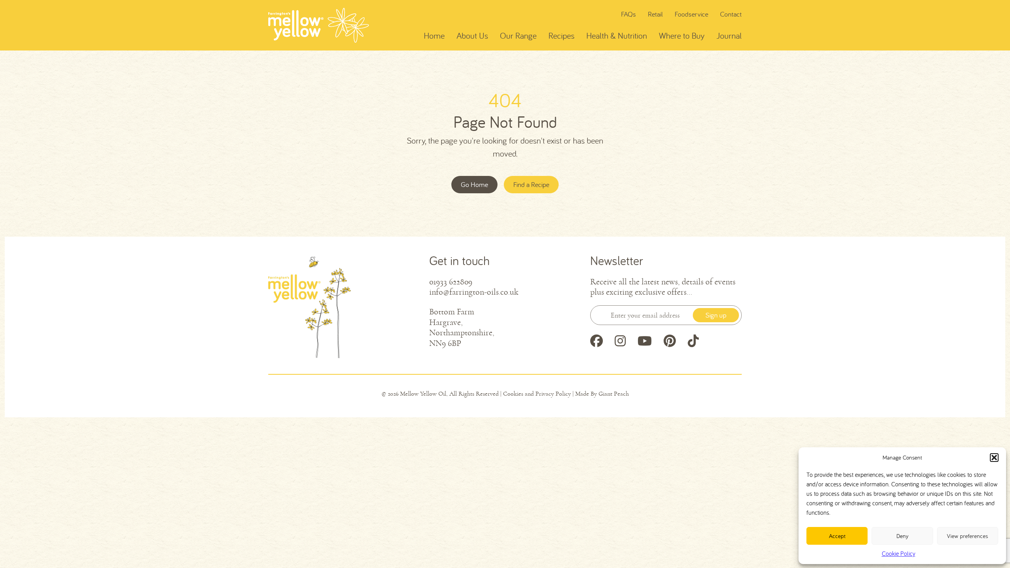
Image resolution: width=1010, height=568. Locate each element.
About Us (472, 35)
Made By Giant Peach (602, 394)
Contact (731, 14)
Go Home (474, 184)
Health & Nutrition (616, 35)
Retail (655, 14)
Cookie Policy (898, 553)
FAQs (628, 14)
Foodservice (691, 14)
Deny (902, 536)
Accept (837, 536)
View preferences (967, 536)
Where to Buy (682, 35)
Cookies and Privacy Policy (537, 394)
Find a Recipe (531, 184)
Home (434, 35)
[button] (994, 458)
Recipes (561, 35)
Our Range (518, 35)
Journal (729, 35)
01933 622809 (450, 282)
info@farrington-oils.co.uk (473, 292)
